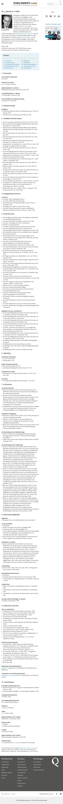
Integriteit (20, 786)
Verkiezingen (38, 759)
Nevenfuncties (9, 68)
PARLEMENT (25, 3)
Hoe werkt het (5, 762)
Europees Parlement (38, 770)
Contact (13, 794)
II (33, 33)
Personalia (8, 61)
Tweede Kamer (5, 764)
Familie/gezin (27, 68)
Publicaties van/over (29, 66)
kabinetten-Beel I (19, 33)
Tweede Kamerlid (21, 767)
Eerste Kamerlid (21, 764)
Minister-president (22, 778)
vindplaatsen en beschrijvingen (11, 675)
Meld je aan (49, 36)
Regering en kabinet (7, 772)
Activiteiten (27, 62)
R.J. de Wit (16, 742)
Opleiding (26, 61)
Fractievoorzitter (21, 772)
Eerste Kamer (5, 767)
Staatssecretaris (21, 783)
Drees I (29, 33)
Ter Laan (24, 26)
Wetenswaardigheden (30, 64)
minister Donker (26, 37)
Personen (21, 759)
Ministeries (4, 775)
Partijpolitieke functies (11, 66)
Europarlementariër (22, 770)
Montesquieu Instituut (30, 5)
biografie (4, 668)
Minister (19, 780)
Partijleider (20, 775)
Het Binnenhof (7, 759)
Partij (3, 770)
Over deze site (5, 794)
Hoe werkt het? (21, 762)
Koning (3, 778)
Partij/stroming (9, 62)
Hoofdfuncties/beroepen (12, 64)
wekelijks (51, 30)
